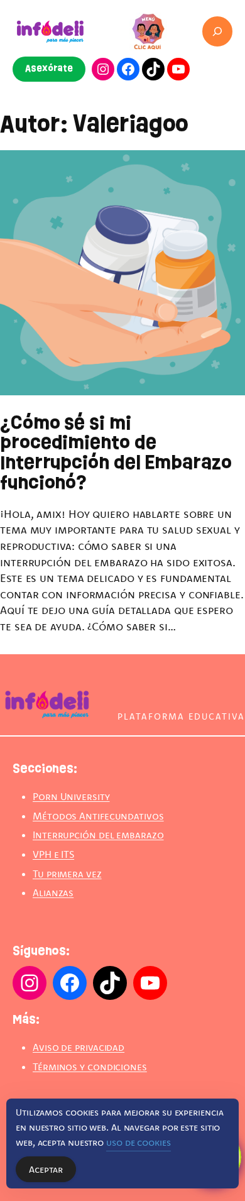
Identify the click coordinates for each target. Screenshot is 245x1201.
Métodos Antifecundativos (98, 815)
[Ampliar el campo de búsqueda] (217, 31)
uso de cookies (138, 1142)
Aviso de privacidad (78, 1047)
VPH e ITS (53, 854)
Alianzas (53, 892)
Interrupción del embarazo (98, 834)
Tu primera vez (67, 873)
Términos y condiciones (90, 1066)
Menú (148, 19)
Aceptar (46, 1169)
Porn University (71, 796)
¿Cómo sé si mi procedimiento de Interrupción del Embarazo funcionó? (116, 453)
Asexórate (49, 68)
